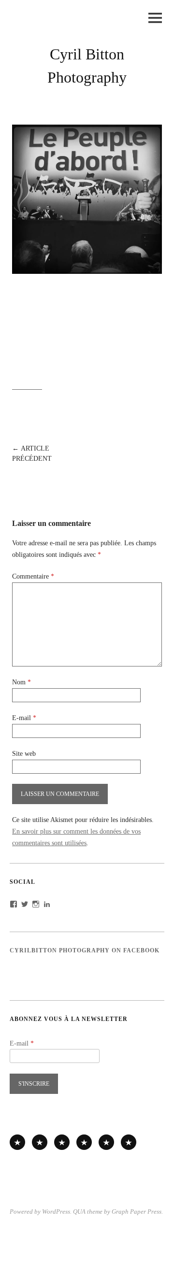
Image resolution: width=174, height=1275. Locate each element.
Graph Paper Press (136, 1211)
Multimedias (84, 1142)
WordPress (56, 1211)
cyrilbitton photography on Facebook (85, 950)
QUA (79, 1211)
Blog (106, 1142)
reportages (17, 1142)
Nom (21, 682)
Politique (39, 1142)
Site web (24, 753)
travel (62, 1142)
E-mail (24, 718)
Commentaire (33, 576)
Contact (128, 1142)
